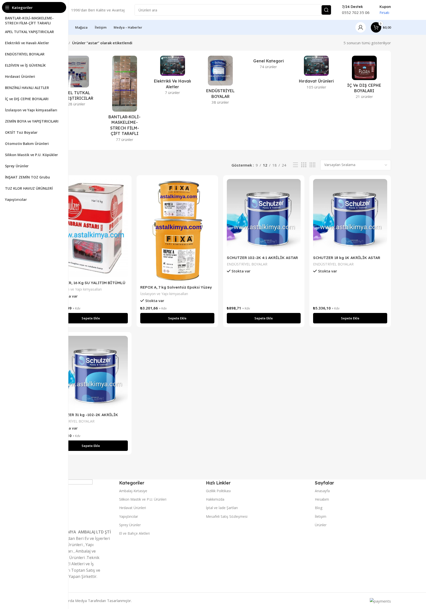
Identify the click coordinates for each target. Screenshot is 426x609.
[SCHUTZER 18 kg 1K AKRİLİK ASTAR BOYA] (350, 216)
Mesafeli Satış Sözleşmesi (226, 516)
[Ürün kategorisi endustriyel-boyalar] (220, 82)
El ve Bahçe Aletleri (134, 533)
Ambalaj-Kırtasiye (133, 490)
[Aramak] (326, 10)
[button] (91, 318)
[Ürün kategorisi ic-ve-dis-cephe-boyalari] (364, 79)
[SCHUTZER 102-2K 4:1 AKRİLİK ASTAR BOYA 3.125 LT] (264, 216)
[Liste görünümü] (295, 165)
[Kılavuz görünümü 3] (303, 165)
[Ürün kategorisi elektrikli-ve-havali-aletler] (172, 77)
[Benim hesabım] (360, 27)
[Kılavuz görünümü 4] (312, 165)
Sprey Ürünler (130, 524)
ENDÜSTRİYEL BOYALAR (247, 264)
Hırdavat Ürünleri (132, 507)
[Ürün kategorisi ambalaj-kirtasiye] (124, 100)
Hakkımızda (215, 499)
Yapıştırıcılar (128, 516)
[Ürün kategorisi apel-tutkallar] (76, 82)
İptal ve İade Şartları (222, 507)
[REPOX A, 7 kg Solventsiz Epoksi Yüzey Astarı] (177, 231)
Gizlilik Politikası (218, 490)
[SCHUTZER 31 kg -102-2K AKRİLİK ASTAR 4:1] (91, 373)
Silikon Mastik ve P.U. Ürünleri (142, 499)
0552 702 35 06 (356, 12)
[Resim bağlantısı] (71, 501)
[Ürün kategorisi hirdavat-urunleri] (316, 74)
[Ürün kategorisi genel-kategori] (268, 64)
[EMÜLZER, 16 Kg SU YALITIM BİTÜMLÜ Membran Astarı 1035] (91, 228)
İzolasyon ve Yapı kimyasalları (78, 289)
